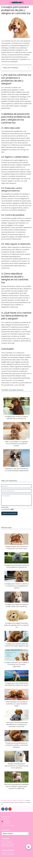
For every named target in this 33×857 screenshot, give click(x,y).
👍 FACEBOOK (5, 823)
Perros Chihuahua (7, 841)
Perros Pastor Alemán (8, 846)
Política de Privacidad (8, 825)
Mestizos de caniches (8, 844)
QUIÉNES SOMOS (6, 817)
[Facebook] (2, 809)
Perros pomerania (7, 843)
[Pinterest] (9, 809)
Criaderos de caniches (8, 854)
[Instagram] (6, 809)
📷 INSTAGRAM (5, 821)
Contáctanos (5, 819)
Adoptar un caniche (7, 853)
